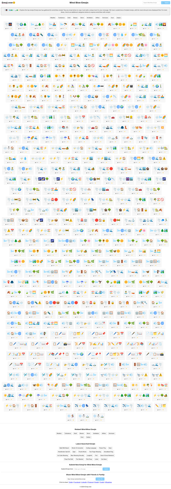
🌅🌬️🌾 (94, 45)
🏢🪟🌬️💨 (124, 313)
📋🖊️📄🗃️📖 (62, 343)
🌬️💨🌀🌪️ (14, 271)
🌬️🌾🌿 (67, 251)
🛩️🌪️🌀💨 (30, 374)
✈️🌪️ (96, 405)
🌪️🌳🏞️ (140, 199)
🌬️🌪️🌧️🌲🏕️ (12, 240)
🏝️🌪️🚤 (129, 292)
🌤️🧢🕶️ (98, 86)
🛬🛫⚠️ (157, 374)
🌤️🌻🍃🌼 (15, 86)
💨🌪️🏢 (67, 323)
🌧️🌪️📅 (80, 117)
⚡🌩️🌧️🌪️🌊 (82, 395)
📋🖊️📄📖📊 (18, 343)
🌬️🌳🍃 (133, 240)
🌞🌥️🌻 (60, 75)
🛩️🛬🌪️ (76, 374)
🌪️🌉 (8, 24)
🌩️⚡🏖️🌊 (71, 158)
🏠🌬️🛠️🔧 (140, 302)
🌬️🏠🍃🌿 (54, 261)
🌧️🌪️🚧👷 (126, 117)
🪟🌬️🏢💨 (102, 385)
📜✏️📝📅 (115, 343)
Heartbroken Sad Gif (64, 451)
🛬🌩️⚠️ (142, 374)
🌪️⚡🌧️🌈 (25, 230)
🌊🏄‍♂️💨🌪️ (142, 55)
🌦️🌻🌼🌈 (14, 96)
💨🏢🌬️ (30, 333)
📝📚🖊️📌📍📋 (58, 354)
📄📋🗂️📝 (76, 333)
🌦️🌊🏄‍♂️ (142, 86)
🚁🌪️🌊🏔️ (89, 364)
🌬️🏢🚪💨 (120, 261)
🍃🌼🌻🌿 (47, 292)
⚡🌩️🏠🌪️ (12, 405)
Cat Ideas (104, 459)
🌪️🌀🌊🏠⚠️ (157, 158)
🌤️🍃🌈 (58, 86)
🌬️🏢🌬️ (103, 261)
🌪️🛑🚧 (115, 220)
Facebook (77, 482)
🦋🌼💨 (38, 385)
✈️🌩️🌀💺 (82, 405)
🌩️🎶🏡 (162, 148)
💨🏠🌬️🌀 (14, 333)
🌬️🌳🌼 (118, 240)
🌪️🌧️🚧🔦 (32, 199)
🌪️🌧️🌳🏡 (32, 189)
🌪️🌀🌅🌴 (137, 158)
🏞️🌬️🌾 (158, 292)
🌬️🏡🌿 (89, 261)
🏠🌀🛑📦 (52, 302)
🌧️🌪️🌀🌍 (116, 106)
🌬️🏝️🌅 (155, 251)
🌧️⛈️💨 (98, 137)
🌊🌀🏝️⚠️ (10, 55)
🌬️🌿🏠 (96, 251)
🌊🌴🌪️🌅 (106, 55)
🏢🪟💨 (140, 313)
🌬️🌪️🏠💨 (32, 240)
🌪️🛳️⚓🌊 (146, 220)
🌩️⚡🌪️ (54, 158)
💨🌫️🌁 (100, 323)
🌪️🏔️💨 (43, 209)
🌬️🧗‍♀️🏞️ (158, 271)
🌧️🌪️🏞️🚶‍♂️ (49, 117)
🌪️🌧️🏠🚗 (135, 189)
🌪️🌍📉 (109, 179)
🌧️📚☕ (63, 127)
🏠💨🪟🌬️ (32, 313)
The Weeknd (79, 459)
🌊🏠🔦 (74, 65)
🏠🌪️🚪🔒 (107, 302)
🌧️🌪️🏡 (65, 117)
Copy (8, 28)
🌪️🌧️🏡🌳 (153, 189)
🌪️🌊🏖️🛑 (106, 168)
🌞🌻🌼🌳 (76, 75)
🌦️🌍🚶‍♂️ (157, 86)
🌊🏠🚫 (89, 65)
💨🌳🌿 (129, 323)
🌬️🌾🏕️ (81, 251)
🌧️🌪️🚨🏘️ (144, 117)
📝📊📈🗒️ (155, 343)
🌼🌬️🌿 (129, 282)
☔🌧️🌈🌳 (25, 395)
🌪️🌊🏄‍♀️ (74, 168)
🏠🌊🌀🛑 (71, 302)
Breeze (75, 17)
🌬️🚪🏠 (81, 271)
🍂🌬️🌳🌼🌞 (117, 24)
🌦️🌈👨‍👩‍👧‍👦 (127, 86)
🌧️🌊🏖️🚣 (157, 96)
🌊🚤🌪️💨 (120, 65)
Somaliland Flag (108, 451)
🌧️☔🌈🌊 (30, 137)
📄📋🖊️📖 (58, 333)
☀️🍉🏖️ (162, 385)
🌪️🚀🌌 (38, 220)
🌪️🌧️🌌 (160, 179)
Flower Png (102, 448)
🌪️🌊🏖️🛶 (124, 168)
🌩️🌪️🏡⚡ (128, 148)
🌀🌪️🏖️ (103, 34)
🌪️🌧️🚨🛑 (51, 199)
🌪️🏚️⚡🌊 (122, 209)
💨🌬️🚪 (114, 323)
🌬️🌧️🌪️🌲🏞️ (159, 230)
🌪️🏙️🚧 (91, 209)
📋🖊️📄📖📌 (40, 343)
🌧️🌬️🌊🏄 (14, 127)
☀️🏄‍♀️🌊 (9, 395)
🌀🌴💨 (32, 45)
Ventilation (90, 17)
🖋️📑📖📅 (16, 364)
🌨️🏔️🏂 (113, 137)
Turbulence (61, 17)
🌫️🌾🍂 (93, 230)
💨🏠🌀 (158, 323)
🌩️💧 (23, 158)
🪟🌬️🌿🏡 (84, 385)
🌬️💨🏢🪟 (50, 271)
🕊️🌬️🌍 (78, 354)
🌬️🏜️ (142, 251)
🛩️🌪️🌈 (47, 374)
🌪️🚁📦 (52, 220)
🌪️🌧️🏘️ (85, 189)
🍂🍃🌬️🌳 (14, 292)
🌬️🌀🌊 (107, 230)
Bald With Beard (64, 448)
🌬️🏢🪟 (136, 261)
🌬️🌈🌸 (140, 230)
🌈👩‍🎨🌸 (142, 45)
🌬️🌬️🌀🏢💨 (67, 240)
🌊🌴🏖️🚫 (124, 55)
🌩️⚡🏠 (120, 158)
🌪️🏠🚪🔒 (140, 209)
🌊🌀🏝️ (157, 45)
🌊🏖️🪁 (8, 65)
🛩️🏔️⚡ (61, 374)
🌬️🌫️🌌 (48, 240)
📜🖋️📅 (80, 343)
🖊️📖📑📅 (135, 354)
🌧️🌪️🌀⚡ (135, 106)
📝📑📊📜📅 (16, 354)
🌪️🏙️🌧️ (76, 209)
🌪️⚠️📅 (8, 230)
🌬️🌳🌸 (85, 240)
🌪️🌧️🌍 (16, 189)
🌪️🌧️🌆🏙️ (126, 179)
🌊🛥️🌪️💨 (160, 65)
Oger (74, 451)
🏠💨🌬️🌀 (14, 313)
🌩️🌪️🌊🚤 (95, 148)
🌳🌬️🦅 (96, 282)
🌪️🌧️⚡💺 (87, 199)
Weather (52, 17)
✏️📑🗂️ (160, 405)
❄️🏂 (70, 416)
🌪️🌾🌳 (14, 209)
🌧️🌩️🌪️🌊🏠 (78, 106)
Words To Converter (77, 448)
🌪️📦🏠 (23, 220)
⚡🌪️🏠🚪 (30, 405)
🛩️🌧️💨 (14, 374)
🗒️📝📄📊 (52, 364)
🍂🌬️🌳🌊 (78, 24)
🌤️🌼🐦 (32, 86)
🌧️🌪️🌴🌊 (12, 117)
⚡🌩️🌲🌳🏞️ (122, 395)
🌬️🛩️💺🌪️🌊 (115, 271)
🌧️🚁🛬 (78, 127)
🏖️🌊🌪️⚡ (80, 292)
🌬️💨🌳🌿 (32, 271)
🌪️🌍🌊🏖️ (75, 179)
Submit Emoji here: (67, 469)
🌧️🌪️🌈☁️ (153, 106)
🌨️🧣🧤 (142, 137)
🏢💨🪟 (107, 313)
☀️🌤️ (134, 385)
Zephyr (119, 17)
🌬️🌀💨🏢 (124, 230)
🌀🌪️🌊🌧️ (87, 34)
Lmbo (96, 459)
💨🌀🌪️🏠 (157, 313)
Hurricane (105, 17)
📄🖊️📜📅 (117, 333)
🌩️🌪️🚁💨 (146, 148)
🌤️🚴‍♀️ (70, 86)
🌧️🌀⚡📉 (109, 96)
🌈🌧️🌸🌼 (111, 45)
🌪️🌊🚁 (25, 179)
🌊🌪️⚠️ (74, 55)
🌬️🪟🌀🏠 (51, 282)
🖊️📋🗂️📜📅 (115, 354)
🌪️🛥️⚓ (129, 220)
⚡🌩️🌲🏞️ (142, 395)
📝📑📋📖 (36, 354)
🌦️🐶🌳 (74, 96)
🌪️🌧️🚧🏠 (14, 199)
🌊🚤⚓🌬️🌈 (140, 65)
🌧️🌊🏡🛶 (18, 106)
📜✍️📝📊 (96, 343)
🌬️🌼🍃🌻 (50, 251)
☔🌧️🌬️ (42, 395)
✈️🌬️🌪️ (127, 405)
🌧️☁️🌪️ (14, 137)
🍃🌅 (133, 24)
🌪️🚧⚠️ (67, 220)
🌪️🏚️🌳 (105, 209)
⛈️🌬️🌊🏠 (63, 405)
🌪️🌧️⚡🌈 (69, 199)
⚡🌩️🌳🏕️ (160, 395)
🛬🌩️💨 (127, 374)
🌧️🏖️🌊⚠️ (32, 127)
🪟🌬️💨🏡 (120, 385)
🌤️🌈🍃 (140, 75)
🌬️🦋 (145, 271)
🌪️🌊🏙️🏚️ (142, 168)
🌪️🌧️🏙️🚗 (102, 189)
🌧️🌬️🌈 (160, 117)
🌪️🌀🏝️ (8, 168)
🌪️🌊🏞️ (10, 179)
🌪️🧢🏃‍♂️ (162, 220)
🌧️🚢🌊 (107, 127)
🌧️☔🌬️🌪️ (49, 137)
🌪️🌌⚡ (58, 179)
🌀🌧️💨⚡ (69, 34)
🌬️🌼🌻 (34, 251)
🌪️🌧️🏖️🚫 (69, 189)
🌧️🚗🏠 (93, 127)
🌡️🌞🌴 (107, 75)
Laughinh (89, 455)
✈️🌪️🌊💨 (111, 405)
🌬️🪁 (36, 282)
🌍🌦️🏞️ (45, 75)
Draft (69, 17)
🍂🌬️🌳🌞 (97, 24)
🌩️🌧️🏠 (78, 148)
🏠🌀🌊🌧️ (16, 302)
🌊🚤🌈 (104, 65)
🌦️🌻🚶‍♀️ (60, 96)
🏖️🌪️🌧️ (114, 292)
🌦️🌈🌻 (113, 86)
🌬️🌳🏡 (162, 240)
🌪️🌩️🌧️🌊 (124, 199)
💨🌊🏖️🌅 (50, 323)
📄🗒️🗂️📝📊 (155, 333)
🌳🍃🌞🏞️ (113, 282)
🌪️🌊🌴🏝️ (58, 168)
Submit (106, 469)
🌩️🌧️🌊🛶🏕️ (60, 148)
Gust (112, 17)
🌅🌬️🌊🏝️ (78, 45)
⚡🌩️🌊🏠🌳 (60, 395)
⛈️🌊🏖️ (47, 405)
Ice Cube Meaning (62, 455)
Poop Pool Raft (68, 459)
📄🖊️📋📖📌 (97, 333)
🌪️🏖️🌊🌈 (60, 209)
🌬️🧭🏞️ (23, 282)
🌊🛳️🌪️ (16, 75)
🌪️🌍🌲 (21, 24)
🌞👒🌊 (93, 75)
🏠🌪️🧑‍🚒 (123, 302)
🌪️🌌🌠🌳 (42, 179)
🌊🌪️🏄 (41, 55)
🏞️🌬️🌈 (144, 292)
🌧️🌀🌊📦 (91, 96)
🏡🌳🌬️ (78, 313)
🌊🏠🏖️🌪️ (43, 65)
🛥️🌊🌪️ (156, 364)
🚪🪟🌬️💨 (140, 364)
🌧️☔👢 (65, 137)
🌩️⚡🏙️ (87, 158)
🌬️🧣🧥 (8, 282)
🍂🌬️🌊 (162, 282)
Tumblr (102, 482)
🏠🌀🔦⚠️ (34, 302)
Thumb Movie (82, 451)
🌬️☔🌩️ (82, 282)
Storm (82, 17)
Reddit (96, 482)
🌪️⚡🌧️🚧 (62, 230)
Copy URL (100, 479)
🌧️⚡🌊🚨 (82, 137)
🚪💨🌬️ (123, 364)
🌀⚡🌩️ (61, 45)
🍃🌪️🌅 (30, 292)
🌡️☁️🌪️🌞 (124, 75)
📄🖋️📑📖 (135, 333)
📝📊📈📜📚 (135, 343)
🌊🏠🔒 (60, 65)
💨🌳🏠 (144, 323)
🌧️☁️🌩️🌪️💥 (155, 127)
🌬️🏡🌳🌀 (72, 261)
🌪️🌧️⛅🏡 (105, 199)
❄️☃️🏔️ (83, 416)
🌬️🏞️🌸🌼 (18, 261)
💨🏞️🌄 (160, 24)
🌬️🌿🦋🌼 (113, 251)
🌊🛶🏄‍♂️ (30, 75)
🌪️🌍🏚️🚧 (93, 179)
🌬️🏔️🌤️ (129, 251)
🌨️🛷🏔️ (127, 137)
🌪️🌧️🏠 (118, 189)
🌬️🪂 (63, 24)
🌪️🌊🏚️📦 (160, 168)
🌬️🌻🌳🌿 (18, 251)
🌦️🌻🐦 (45, 96)
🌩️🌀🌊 (23, 148)
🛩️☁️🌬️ (91, 374)
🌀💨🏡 (47, 45)
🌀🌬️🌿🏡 (138, 34)
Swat (110, 448)
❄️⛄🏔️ (98, 416)
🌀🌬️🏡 (155, 34)
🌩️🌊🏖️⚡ (40, 148)
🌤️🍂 (45, 86)
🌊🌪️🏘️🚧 (58, 55)
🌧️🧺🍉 (137, 127)
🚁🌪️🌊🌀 (71, 364)
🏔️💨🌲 (63, 292)
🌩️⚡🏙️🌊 (104, 158)
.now (7, 2)
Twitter (71, 482)
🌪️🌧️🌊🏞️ (144, 179)
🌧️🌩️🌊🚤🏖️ (56, 106)
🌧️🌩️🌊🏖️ (36, 106)
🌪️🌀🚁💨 (25, 168)
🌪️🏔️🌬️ (28, 209)
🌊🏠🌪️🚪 (25, 65)
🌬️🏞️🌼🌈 (36, 261)
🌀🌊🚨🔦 (36, 34)
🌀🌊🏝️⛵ (18, 34)
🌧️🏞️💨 (48, 127)
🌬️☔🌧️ (67, 282)
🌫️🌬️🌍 (78, 230)
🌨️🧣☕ (157, 137)
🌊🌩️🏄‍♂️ (27, 55)
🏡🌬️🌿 (63, 313)
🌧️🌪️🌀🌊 (98, 106)
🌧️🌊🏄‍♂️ (140, 96)
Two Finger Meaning (95, 451)
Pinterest (90, 482)
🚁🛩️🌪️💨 (107, 364)
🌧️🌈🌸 (126, 96)
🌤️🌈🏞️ (155, 75)
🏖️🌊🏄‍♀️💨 (98, 292)
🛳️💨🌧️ (23, 385)
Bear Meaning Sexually (77, 455)
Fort (96, 455)
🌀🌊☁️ (52, 34)
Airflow (97, 17)
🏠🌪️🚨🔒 (89, 302)
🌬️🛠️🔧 (96, 271)
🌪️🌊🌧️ (41, 168)
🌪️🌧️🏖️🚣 (51, 189)
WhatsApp (108, 482)
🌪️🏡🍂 (157, 209)
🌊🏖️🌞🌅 (160, 55)
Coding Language (91, 448)
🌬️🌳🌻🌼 (102, 240)
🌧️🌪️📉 (94, 117)
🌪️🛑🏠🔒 (98, 220)
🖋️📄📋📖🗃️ (155, 354)
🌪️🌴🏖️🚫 (157, 199)
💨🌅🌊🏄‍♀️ (32, 323)
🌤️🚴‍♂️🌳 (83, 86)
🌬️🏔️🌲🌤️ (38, 24)
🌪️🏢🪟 (8, 220)
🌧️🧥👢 (122, 127)
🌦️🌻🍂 (30, 96)
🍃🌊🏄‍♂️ (146, 24)
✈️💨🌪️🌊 (144, 405)
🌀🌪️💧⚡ (120, 34)
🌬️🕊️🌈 (67, 271)
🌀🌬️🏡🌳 (16, 45)
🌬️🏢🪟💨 (153, 261)
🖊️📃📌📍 (95, 354)
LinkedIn (84, 482)
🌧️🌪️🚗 (109, 117)
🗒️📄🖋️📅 (34, 364)
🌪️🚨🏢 (82, 220)
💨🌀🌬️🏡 (14, 323)
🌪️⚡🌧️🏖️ (43, 230)
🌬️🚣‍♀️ (52, 24)
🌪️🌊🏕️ (89, 168)
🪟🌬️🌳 (67, 385)
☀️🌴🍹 (147, 385)
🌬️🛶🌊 (133, 271)
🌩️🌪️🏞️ (111, 148)
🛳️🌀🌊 (8, 385)
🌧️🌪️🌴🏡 (30, 117)
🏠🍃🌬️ (156, 302)
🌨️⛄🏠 (8, 148)
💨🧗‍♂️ (43, 333)
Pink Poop (89, 459)
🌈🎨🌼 (127, 45)
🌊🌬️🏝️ (89, 55)
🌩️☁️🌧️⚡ (38, 158)
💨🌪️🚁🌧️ (83, 323)
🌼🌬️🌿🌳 (146, 282)
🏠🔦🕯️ (48, 313)
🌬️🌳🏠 (147, 240)
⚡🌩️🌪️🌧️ (102, 395)
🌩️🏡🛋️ (10, 158)
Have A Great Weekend (107, 455)
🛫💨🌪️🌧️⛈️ (109, 374)
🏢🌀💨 (93, 313)
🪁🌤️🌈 (52, 385)
